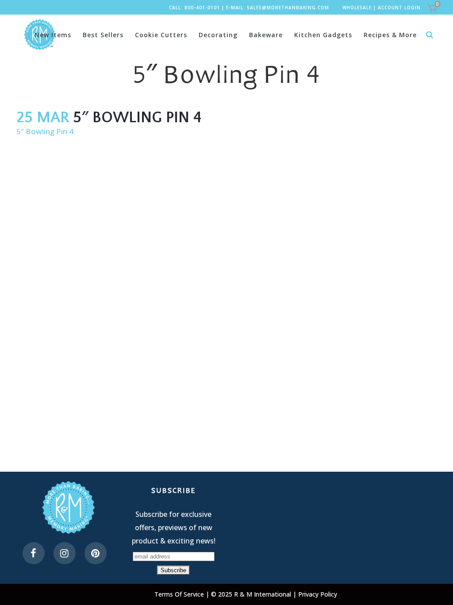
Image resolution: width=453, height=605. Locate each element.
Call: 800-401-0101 (194, 7)
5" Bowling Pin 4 (44, 131)
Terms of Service (180, 594)
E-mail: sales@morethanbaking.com (277, 7)
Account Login (399, 7)
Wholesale (357, 7)
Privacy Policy (317, 594)
